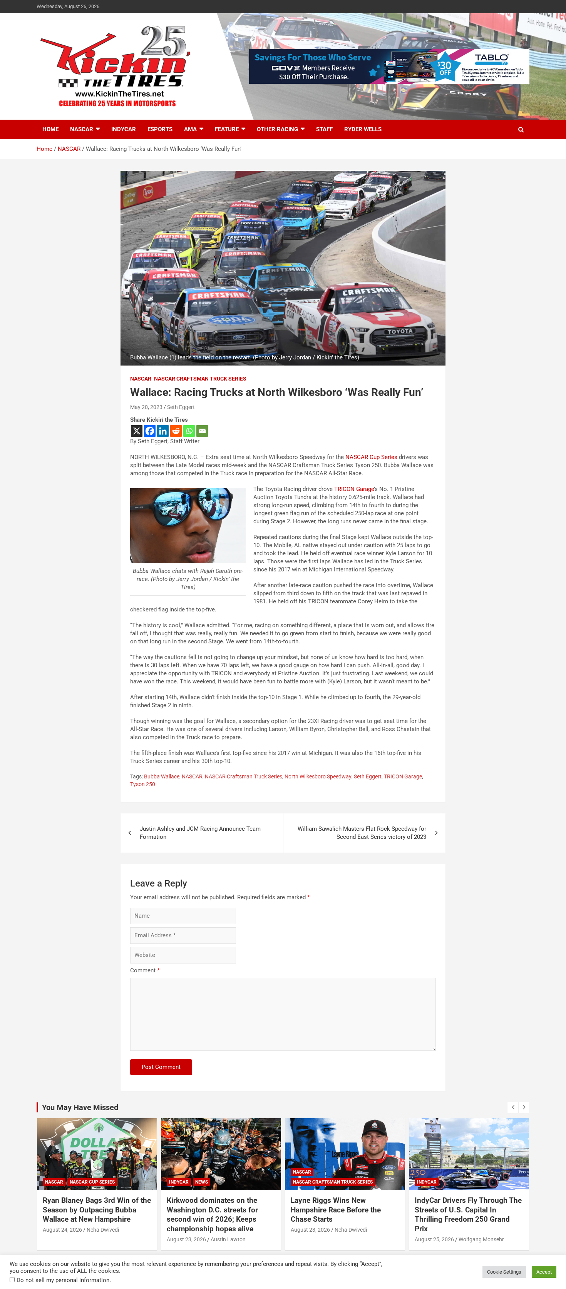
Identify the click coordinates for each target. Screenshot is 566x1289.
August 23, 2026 (186, 1239)
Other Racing (277, 129)
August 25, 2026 (434, 1239)
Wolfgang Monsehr (481, 1239)
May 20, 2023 (146, 407)
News (201, 1182)
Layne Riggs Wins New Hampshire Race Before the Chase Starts (336, 1210)
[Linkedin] (163, 431)
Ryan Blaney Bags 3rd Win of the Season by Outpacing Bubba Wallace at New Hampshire (97, 1210)
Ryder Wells (363, 129)
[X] (136, 431)
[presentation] (512, 1107)
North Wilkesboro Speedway (318, 776)
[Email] (202, 431)
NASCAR (81, 129)
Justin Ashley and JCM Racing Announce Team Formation (200, 832)
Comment (144, 970)
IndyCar (123, 129)
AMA (190, 129)
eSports (159, 129)
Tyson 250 (142, 784)
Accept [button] (544, 1272)
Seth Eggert (181, 407)
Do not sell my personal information (63, 1280)
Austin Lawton (228, 1239)
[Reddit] (176, 431)
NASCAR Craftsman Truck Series (200, 379)
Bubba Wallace (161, 776)
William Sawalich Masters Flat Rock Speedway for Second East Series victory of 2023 (362, 832)
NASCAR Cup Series (371, 457)
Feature (227, 129)
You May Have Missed (80, 1107)
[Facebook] (150, 431)
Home (50, 129)
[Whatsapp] (189, 431)
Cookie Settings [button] (504, 1272)
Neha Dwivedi (103, 1230)
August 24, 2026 (62, 1230)
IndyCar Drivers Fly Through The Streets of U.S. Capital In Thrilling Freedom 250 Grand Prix (468, 1214)
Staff (324, 129)
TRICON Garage (354, 489)
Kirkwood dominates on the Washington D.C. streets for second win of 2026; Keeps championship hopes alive (212, 1214)
